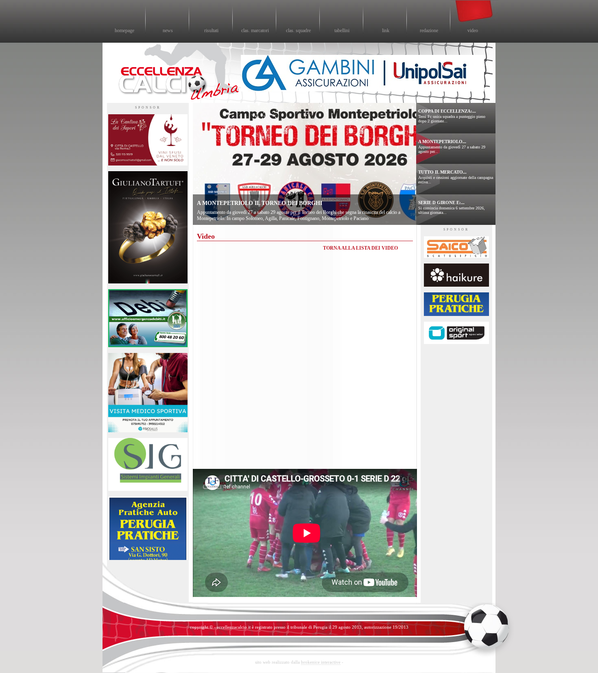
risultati (211, 30)
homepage (124, 30)
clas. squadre (298, 30)
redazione (429, 30)
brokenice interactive (320, 662)
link (385, 30)
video (472, 30)
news (168, 30)
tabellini (341, 30)
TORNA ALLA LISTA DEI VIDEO (360, 248)
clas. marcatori (255, 30)
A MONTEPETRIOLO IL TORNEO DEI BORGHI (259, 203)
